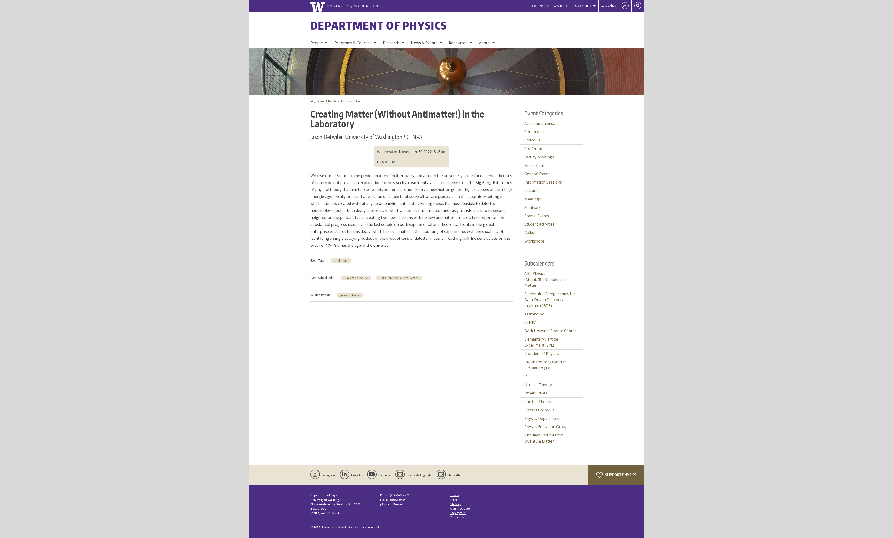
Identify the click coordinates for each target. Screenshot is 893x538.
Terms (454, 500)
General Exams (537, 173)
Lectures (532, 190)
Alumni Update (460, 509)
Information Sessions (543, 182)
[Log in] (625, 6)
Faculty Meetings (539, 157)
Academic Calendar (540, 123)
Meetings (532, 199)
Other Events (535, 393)
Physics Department (542, 418)
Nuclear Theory (538, 384)
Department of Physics (378, 25)
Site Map (455, 504)
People (316, 42)
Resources (458, 42)
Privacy (454, 495)
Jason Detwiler (349, 295)
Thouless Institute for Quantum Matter (543, 438)
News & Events (424, 42)
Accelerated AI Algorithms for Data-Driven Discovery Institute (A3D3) (549, 299)
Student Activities (539, 224)
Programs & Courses (352, 42)
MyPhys (610, 6)
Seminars (532, 207)
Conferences (535, 148)
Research (391, 42)
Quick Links (583, 6)
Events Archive (350, 101)
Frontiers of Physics (541, 353)
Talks (529, 232)
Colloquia (341, 261)
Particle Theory (537, 401)
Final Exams (534, 165)
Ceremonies (534, 131)
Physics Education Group (545, 426)
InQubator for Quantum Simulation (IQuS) (545, 365)
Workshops (534, 241)
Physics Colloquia (356, 278)
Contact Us (457, 517)
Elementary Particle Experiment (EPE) (541, 342)
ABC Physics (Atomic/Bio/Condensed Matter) (545, 279)
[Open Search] (638, 6)
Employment (458, 513)
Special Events (536, 215)
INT (527, 376)
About (484, 42)
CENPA (530, 322)
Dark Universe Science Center (399, 278)
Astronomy (534, 314)
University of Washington (337, 527)
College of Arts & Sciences (550, 6)
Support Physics (620, 475)
